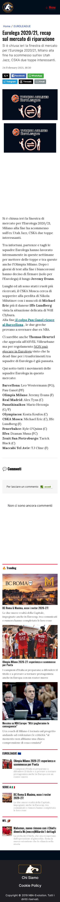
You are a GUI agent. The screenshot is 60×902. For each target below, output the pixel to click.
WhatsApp (37, 75)
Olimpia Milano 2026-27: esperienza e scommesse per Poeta (34, 762)
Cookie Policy (30, 885)
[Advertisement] (30, 186)
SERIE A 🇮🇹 (8, 787)
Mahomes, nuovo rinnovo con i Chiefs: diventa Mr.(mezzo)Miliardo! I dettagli (35, 830)
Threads (27, 81)
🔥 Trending (9, 568)
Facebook (20, 75)
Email (41, 81)
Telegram (11, 81)
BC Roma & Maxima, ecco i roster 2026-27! (32, 796)
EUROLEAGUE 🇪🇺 (11, 753)
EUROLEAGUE (22, 26)
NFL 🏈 (6, 820)
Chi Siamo (30, 878)
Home (6, 26)
